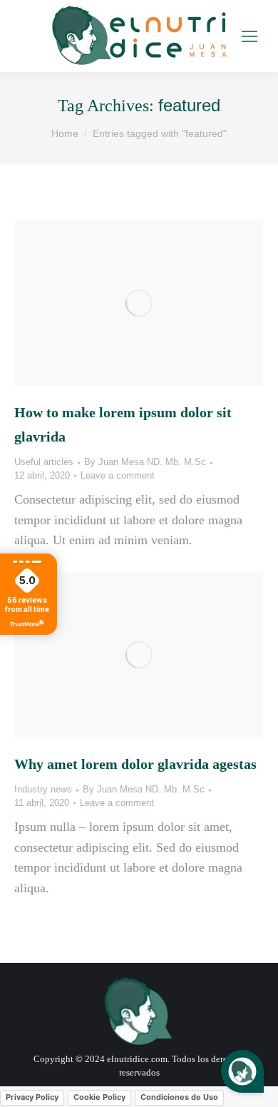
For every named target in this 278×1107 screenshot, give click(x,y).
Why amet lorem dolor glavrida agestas (135, 764)
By (145, 461)
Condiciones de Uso (179, 1097)
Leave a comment (118, 475)
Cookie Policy (99, 1097)
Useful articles (43, 461)
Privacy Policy (32, 1097)
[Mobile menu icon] (249, 36)
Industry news (43, 789)
